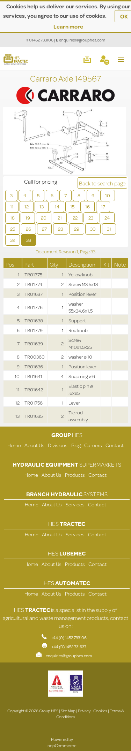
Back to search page (102, 183)
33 (28, 240)
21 (60, 217)
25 (12, 228)
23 (90, 217)
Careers (93, 445)
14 (57, 206)
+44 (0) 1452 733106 (69, 638)
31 (109, 228)
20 (43, 217)
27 (44, 228)
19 (28, 217)
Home (14, 445)
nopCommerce (62, 745)
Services (75, 504)
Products (75, 474)
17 (103, 206)
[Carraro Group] (65, 88)
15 (72, 206)
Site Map (68, 711)
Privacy (84, 711)
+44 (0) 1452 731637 (68, 647)
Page (85, 251)
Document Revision (56, 251)
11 (12, 206)
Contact (114, 445)
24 (107, 217)
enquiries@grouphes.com (82, 40)
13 (41, 206)
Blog (76, 445)
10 (107, 195)
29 (76, 228)
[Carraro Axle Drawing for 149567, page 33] (64, 141)
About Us (34, 445)
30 (93, 228)
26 (28, 228)
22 (75, 217)
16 (87, 206)
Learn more (68, 26)
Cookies (100, 711)
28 (60, 228)
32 (12, 240)
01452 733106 (41, 40)
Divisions (57, 445)
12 (26, 206)
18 (12, 217)
